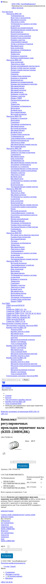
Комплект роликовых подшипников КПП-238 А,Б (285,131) (20, 413)
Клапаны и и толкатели (20, 167)
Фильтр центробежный (19, 219)
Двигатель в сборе (18, 22)
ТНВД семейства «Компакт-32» (18, 315)
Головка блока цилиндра (20, 134)
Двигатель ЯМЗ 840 (13, 189)
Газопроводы (16, 154)
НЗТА (8, 307)
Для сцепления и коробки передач (15, 323)
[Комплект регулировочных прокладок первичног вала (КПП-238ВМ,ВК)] (13, 450)
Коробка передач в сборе (20, 331)
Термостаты (15, 54)
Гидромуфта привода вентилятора (24, 171)
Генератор (14, 74)
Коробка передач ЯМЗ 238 (16, 358)
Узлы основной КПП (19, 344)
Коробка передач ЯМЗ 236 (16, 346)
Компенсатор (16, 52)
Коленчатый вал (17, 32)
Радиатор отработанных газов (22, 58)
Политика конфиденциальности (13, 563)
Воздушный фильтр (18, 112)
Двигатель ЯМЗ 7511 (14, 261)
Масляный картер (17, 88)
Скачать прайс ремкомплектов (12, 515)
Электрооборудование (19, 42)
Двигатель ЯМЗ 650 (13, 233)
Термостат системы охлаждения (23, 152)
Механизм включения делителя (23, 339)
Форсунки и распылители (20, 18)
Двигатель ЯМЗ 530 (13, 14)
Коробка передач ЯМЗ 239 (16, 327)
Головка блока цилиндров (21, 38)
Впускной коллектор (19, 114)
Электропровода (17, 251)
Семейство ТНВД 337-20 (15, 321)
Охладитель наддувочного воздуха (24, 215)
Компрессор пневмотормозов (22, 28)
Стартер (14, 102)
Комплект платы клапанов (21, 36)
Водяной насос (16, 110)
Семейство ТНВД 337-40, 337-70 (18, 311)
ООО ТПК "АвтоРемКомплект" (24, 4)
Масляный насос (17, 46)
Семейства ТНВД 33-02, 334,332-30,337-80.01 (23, 313)
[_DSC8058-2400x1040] (4, 454)
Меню (5, 2)
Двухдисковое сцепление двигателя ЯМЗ (22, 325)
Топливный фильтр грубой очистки (24, 169)
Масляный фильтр (18, 86)
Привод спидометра (18, 342)
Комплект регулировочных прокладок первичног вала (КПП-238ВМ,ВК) (8, 536)
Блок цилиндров (17, 48)
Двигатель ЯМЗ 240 (13, 148)
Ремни (13, 209)
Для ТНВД (6, 303)
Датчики (14, 241)
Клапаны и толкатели (19, 56)
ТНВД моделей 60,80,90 (15, 319)
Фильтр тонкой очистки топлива (23, 70)
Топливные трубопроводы (21, 50)
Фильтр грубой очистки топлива (23, 68)
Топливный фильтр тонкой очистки (24, 30)
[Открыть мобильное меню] (1, 2)
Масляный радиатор (18, 20)
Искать (26, 380)
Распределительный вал (20, 34)
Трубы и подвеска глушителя (22, 44)
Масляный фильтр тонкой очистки (24, 144)
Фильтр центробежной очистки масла (25, 66)
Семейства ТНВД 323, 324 (16, 309)
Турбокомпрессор (17, 16)
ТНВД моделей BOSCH (15, 305)
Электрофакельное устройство (22, 138)
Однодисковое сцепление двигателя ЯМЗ (22, 376)
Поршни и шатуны (18, 40)
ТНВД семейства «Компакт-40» (18, 317)
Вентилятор (15, 108)
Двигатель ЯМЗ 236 (13, 60)
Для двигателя (7, 12)
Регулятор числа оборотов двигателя (25, 235)
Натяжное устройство (19, 94)
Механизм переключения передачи (24, 354)
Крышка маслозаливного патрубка (24, 84)
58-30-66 (17, 8)
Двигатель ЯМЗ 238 (13, 116)
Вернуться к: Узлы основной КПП (31, 418)
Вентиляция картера (18, 293)
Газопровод (15, 72)
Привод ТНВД (16, 98)
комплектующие (7, 511)
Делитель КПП (16, 329)
